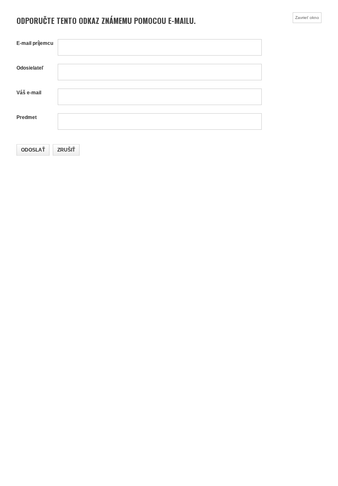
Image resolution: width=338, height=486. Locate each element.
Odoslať (33, 150)
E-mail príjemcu (34, 43)
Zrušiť (66, 150)
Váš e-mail (28, 93)
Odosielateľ (30, 68)
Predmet (26, 117)
